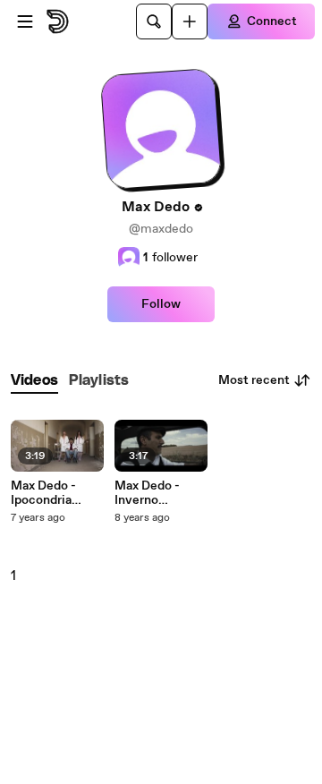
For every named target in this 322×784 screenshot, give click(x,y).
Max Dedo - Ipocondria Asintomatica (50, 493)
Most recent (254, 380)
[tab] (34, 381)
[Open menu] (25, 21)
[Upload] (190, 21)
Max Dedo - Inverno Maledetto (147, 493)
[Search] (154, 21)
